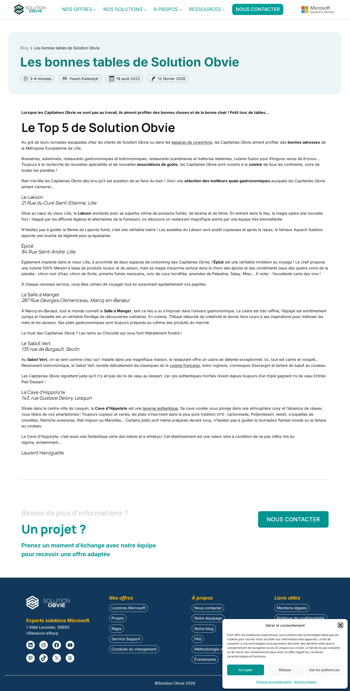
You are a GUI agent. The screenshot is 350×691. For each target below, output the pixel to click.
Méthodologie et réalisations (219, 649)
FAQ (197, 638)
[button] (340, 625)
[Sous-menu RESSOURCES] (223, 9)
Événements (205, 659)
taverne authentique (160, 408)
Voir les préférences (324, 670)
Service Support (125, 638)
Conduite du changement (133, 649)
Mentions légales (305, 682)
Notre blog (204, 628)
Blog (24, 47)
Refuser (285, 670)
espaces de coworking (191, 142)
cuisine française (185, 365)
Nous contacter (208, 607)
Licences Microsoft (128, 607)
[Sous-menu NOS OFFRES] (94, 9)
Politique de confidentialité (273, 682)
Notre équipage (208, 618)
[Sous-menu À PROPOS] (180, 9)
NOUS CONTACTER (258, 9)
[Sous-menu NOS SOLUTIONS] (145, 9)
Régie (116, 628)
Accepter (246, 670)
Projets (117, 618)
